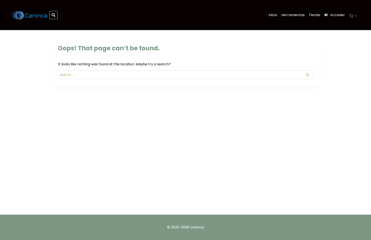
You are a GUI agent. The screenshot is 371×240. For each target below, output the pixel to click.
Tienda (314, 14)
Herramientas (293, 14)
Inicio (273, 14)
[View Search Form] (53, 15)
